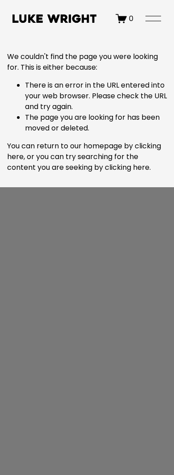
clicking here (127, 167)
